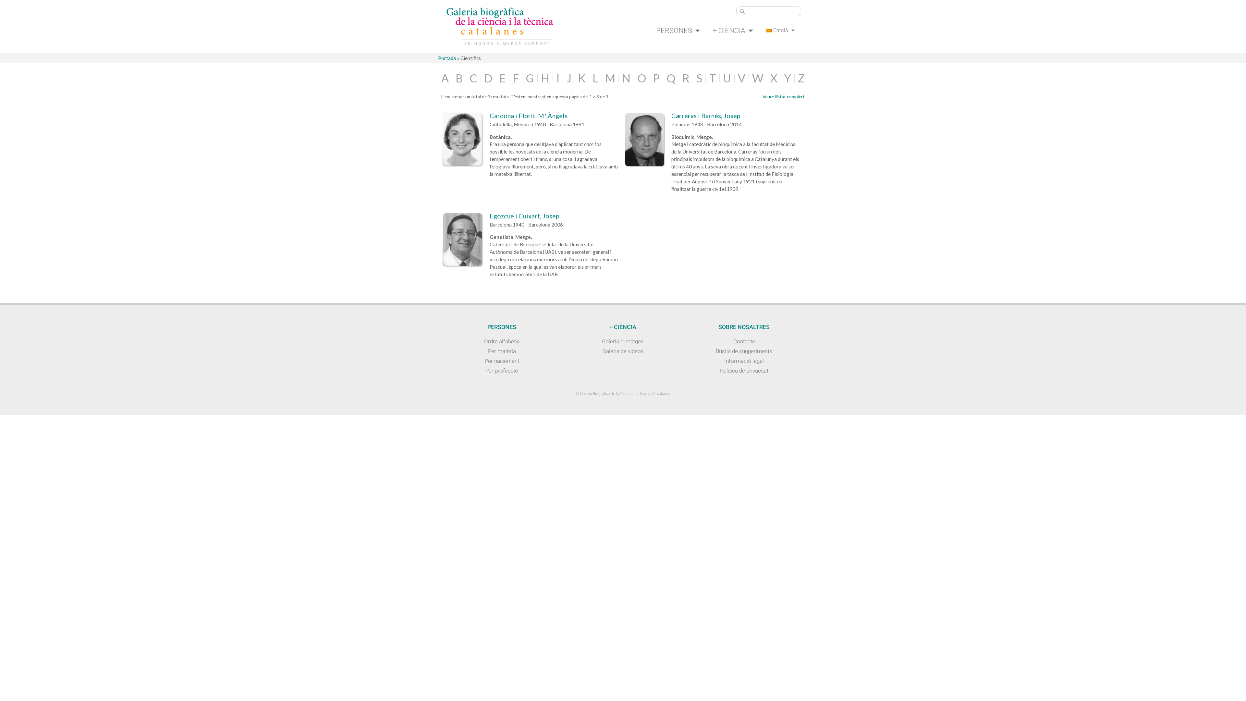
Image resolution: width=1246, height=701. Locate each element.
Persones (674, 30)
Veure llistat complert (784, 96)
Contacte (744, 341)
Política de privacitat (744, 370)
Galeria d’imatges (623, 341)
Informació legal (744, 361)
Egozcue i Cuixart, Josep (524, 216)
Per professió (501, 370)
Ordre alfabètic (502, 341)
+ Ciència (729, 30)
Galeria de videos (623, 351)
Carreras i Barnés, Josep (705, 115)
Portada (447, 58)
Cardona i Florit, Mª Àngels (529, 115)
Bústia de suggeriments (744, 351)
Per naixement (502, 361)
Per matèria (502, 351)
